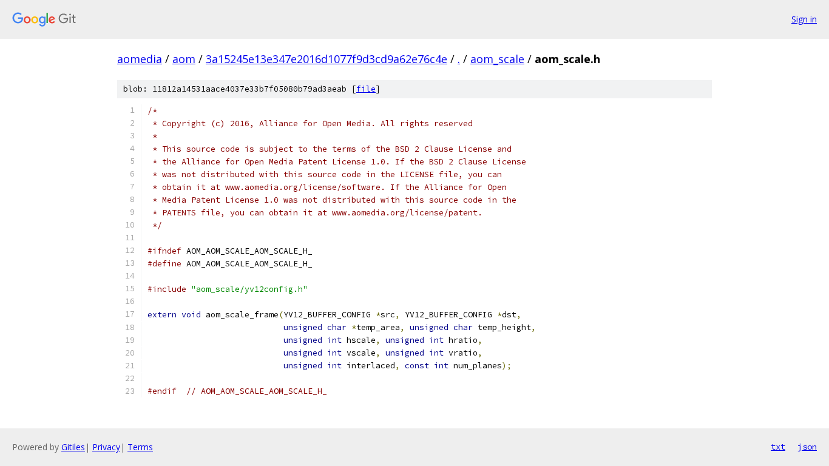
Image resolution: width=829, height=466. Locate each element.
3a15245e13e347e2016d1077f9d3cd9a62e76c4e (326, 59)
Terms (140, 447)
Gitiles (73, 447)
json (807, 446)
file (366, 89)
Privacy (106, 447)
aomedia (139, 59)
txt (778, 446)
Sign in (804, 19)
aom (183, 59)
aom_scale (497, 59)
